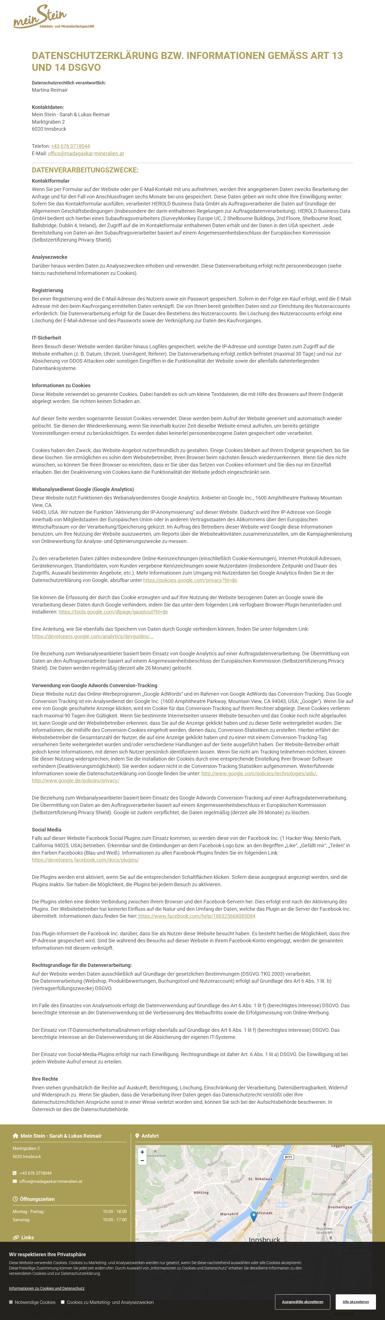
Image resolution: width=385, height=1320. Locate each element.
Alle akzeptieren (356, 1302)
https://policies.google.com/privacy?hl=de (190, 580)
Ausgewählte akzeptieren (302, 1302)
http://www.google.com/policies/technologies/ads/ (259, 773)
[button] (239, 23)
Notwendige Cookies (35, 1302)
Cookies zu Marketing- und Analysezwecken (110, 1302)
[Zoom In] (142, 1152)
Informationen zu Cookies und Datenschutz (47, 1288)
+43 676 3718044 (70, 146)
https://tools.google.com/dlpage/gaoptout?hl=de (113, 612)
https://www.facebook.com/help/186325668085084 (196, 916)
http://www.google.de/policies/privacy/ (76, 780)
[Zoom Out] (142, 1160)
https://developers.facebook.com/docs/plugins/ (85, 860)
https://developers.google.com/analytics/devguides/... (93, 636)
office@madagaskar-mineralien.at (86, 153)
